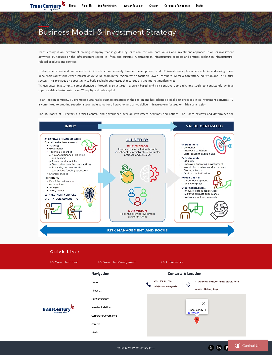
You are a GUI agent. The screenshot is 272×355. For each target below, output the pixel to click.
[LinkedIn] (219, 348)
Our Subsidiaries (100, 299)
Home (94, 282)
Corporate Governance (104, 315)
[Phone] (148, 284)
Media (95, 332)
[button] (87, 6)
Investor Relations (101, 307)
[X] (211, 348)
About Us (96, 290)
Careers (95, 324)
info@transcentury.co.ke (165, 286)
